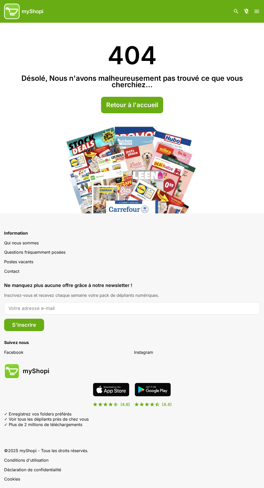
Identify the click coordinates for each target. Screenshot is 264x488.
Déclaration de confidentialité (32, 469)
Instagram (143, 352)
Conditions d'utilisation (26, 460)
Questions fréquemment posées (34, 252)
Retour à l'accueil (132, 105)
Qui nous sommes (21, 242)
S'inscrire (24, 325)
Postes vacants (18, 261)
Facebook (13, 352)
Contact (11, 271)
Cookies (12, 479)
